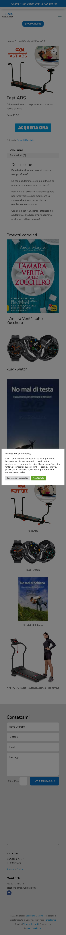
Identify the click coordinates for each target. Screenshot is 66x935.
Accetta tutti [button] (38, 478)
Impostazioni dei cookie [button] (17, 478)
